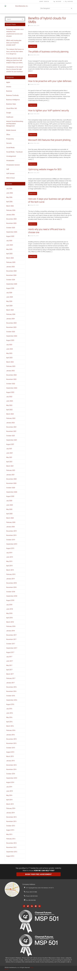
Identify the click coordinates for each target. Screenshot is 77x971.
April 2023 (9, 357)
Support (41, 1)
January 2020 (10, 527)
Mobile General (11, 130)
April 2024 (9, 305)
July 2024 (9, 292)
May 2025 (9, 249)
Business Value (11, 104)
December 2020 (11, 479)
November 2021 (11, 431)
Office (8, 134)
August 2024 (10, 288)
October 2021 (10, 436)
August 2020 (10, 496)
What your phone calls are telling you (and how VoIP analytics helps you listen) (14, 60)
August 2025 (10, 236)
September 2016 (11, 700)
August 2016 (10, 704)
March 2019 (10, 570)
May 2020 (9, 509)
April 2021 (9, 462)
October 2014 (10, 774)
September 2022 (11, 388)
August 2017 (10, 652)
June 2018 (9, 609)
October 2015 (10, 748)
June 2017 (9, 661)
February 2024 (10, 314)
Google (8, 113)
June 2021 (9, 453)
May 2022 (9, 405)
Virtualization (10, 160)
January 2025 (10, 266)
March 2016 (10, 726)
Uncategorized (11, 156)
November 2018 (11, 587)
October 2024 (10, 279)
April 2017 (9, 670)
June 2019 (9, 557)
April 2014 (9, 800)
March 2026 (10, 206)
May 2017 (9, 665)
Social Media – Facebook (14, 152)
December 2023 (11, 323)
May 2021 (9, 457)
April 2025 (9, 253)
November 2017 (11, 639)
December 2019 (11, 531)
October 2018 (10, 592)
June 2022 (9, 401)
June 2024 (9, 297)
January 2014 (10, 813)
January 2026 (10, 214)
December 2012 (11, 843)
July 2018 (9, 605)
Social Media (10, 147)
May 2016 (9, 717)
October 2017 (10, 644)
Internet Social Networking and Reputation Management (14, 124)
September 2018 (11, 596)
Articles (8, 87)
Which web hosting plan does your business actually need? (13, 43)
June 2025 (9, 245)
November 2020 (11, 483)
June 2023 (9, 349)
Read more (32, 46)
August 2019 (10, 548)
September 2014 (11, 778)
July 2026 (9, 188)
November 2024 (11, 275)
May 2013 (9, 834)
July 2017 (9, 657)
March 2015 (10, 756)
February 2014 (10, 808)
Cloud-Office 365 (11, 108)
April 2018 (9, 618)
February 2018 (10, 626)
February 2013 (10, 839)
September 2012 (11, 852)
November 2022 (11, 379)
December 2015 (11, 739)
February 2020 (10, 522)
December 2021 (11, 427)
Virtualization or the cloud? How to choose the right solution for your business (14, 69)
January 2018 (10, 631)
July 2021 (9, 449)
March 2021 (10, 466)
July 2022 (9, 397)
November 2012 (11, 847)
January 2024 (10, 318)
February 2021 (10, 470)
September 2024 (11, 284)
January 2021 (10, 475)
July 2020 (9, 501)
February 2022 (10, 418)
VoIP (7, 169)
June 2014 (9, 791)
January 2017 (10, 683)
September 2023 (11, 336)
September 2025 (11, 232)
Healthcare (9, 117)
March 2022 (10, 414)
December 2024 (11, 271)
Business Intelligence (13, 100)
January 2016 (10, 735)
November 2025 (11, 223)
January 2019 (10, 579)
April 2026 (9, 201)
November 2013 (11, 821)
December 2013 (11, 817)
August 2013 (10, 830)
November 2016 (11, 691)
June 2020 (9, 505)
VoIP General (10, 173)
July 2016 (9, 709)
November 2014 (11, 769)
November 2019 (11, 535)
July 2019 (9, 553)
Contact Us (46, 1)
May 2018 (9, 613)
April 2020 (9, 514)
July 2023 (9, 344)
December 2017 (11, 635)
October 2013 (10, 826)
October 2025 (10, 227)
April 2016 (9, 722)
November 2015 (11, 743)
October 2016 (10, 696)
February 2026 (10, 210)
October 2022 (10, 383)
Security (9, 143)
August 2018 (10, 600)
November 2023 (11, 327)
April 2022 (9, 410)
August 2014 (10, 782)
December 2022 (11, 375)
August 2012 (10, 856)
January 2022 (10, 423)
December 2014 (11, 765)
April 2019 (9, 566)
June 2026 (9, 193)
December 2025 (11, 219)
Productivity (10, 139)
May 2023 (9, 353)
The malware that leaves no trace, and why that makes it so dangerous (15, 51)
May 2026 (9, 197)
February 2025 (10, 262)
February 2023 (10, 366)
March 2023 (10, 362)
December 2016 (11, 687)
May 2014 (9, 795)
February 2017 (10, 678)
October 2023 (10, 331)
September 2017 (11, 648)
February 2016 (10, 730)
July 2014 (9, 787)
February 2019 (10, 574)
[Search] (22, 19)
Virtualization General (13, 165)
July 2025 (9, 240)
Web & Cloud (10, 178)
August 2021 (10, 444)
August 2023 (10, 340)
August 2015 (10, 752)
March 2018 (10, 622)
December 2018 (11, 583)
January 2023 (10, 370)
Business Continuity (12, 95)
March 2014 (10, 804)
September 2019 (11, 544)
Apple (8, 82)
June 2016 (9, 713)
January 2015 (10, 761)
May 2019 (9, 561)
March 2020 (10, 518)
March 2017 (10, 674)
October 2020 (10, 488)
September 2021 (11, 440)
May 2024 (9, 301)
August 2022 (10, 392)
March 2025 (10, 258)
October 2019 (10, 540)
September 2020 (11, 492)
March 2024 (10, 310)
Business (9, 91)
